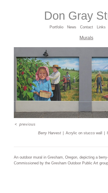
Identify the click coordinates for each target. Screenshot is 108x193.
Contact (86, 27)
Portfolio (56, 27)
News (71, 27)
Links (101, 27)
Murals (86, 37)
